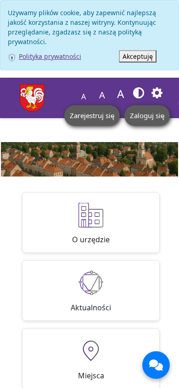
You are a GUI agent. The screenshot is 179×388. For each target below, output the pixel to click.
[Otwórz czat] (156, 365)
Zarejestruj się (92, 115)
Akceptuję (138, 56)
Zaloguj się (147, 115)
